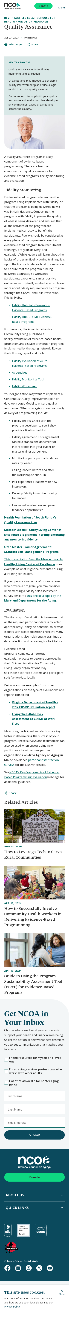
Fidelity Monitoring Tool (28, 379)
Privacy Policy (12, 1306)
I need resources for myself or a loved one (35, 1059)
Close (62, 1293)
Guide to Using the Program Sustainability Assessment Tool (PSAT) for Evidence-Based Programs (33, 984)
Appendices (19, 372)
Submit (34, 1135)
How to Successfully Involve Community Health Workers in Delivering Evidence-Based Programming (33, 916)
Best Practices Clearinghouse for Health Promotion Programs (29, 19)
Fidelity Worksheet (24, 386)
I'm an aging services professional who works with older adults (35, 1071)
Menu (61, 7)
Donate (43, 6)
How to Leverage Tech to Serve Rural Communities (33, 854)
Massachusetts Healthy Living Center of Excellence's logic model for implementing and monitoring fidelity (34, 534)
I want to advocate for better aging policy (34, 1083)
